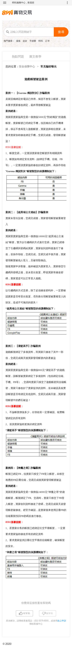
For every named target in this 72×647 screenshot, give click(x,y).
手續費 (33, 41)
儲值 (18, 41)
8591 (41, 41)
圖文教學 (35, 56)
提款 (25, 41)
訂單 (47, 41)
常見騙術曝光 (49, 66)
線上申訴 (61, 620)
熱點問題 (18, 56)
